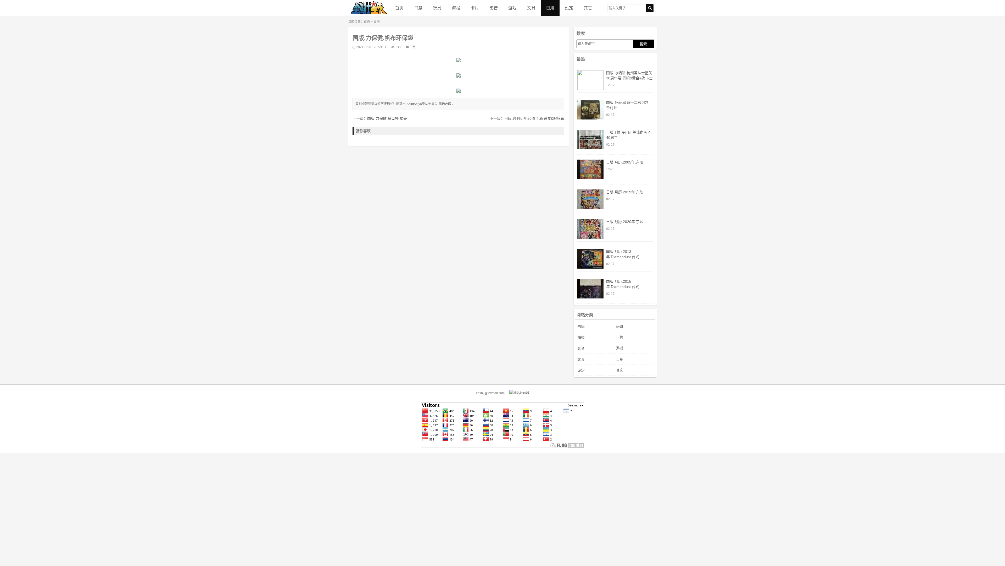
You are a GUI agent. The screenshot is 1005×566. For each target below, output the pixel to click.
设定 (569, 8)
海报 (456, 8)
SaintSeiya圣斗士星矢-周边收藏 (428, 104)
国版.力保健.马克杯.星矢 (387, 118)
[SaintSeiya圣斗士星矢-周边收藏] (369, 8)
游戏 (512, 8)
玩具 (437, 8)
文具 (531, 8)
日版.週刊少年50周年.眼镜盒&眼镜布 (534, 118)
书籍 (418, 8)
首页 (399, 8)
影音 (493, 8)
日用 (550, 8)
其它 (588, 8)
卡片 (475, 8)
